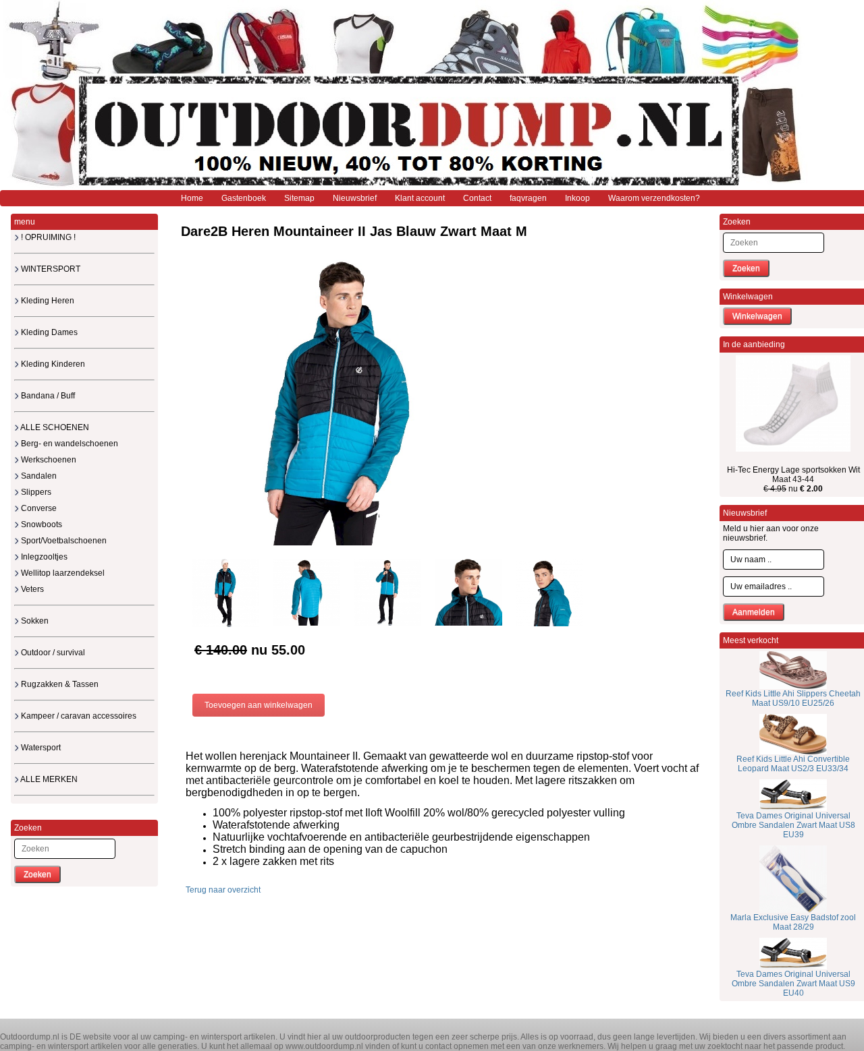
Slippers (35, 492)
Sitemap (299, 198)
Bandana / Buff (47, 395)
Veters (31, 589)
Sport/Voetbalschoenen (63, 540)
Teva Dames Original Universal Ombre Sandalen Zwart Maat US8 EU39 (793, 825)
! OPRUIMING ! (47, 237)
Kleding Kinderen (52, 364)
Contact (477, 198)
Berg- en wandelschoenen (68, 443)
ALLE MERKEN (48, 779)
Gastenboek (243, 198)
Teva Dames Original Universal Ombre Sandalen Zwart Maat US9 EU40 (793, 983)
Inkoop (577, 198)
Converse (38, 508)
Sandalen (38, 476)
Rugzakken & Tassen (59, 684)
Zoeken (37, 874)
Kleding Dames (48, 332)
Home (192, 198)
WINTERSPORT (49, 269)
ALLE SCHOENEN (54, 427)
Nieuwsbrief (355, 198)
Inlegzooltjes (43, 557)
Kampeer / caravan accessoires (77, 716)
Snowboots (40, 524)
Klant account (420, 198)
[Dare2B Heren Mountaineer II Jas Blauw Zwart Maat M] (337, 401)
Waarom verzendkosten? (654, 198)
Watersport (40, 747)
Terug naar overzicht (223, 890)
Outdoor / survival (52, 652)
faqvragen (528, 198)
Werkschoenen (47, 459)
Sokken (34, 621)
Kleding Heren (46, 300)
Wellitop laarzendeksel (62, 573)
